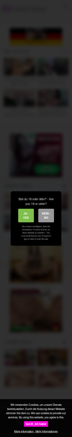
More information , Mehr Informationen (36, 431)
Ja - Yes (26, 215)
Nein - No (46, 215)
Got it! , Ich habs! (36, 424)
